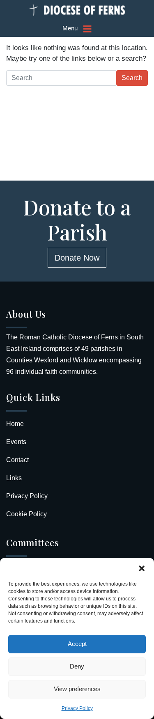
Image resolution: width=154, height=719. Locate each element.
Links (14, 477)
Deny (77, 666)
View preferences (77, 688)
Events (16, 441)
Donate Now (77, 257)
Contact (17, 459)
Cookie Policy (26, 514)
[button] (142, 568)
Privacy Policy (77, 708)
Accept (77, 643)
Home (15, 423)
